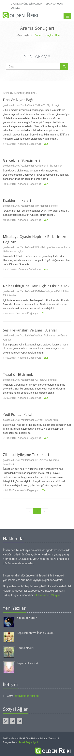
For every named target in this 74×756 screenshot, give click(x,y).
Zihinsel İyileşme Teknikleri (26, 454)
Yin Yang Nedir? (27, 618)
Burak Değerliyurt (28, 742)
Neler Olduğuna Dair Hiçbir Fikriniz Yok (36, 286)
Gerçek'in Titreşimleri (21, 160)
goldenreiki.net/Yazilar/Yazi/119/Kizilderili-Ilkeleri (30, 205)
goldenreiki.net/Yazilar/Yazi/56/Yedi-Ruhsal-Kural (30, 420)
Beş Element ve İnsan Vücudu (35, 633)
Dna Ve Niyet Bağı (18, 99)
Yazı (46, 143)
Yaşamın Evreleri (27, 663)
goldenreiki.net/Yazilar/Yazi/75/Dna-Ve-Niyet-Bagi (31, 105)
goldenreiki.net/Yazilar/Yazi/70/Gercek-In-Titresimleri (32, 165)
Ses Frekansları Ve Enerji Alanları (30, 330)
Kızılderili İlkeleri (17, 200)
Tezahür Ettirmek (18, 374)
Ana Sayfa (23, 35)
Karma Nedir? (25, 648)
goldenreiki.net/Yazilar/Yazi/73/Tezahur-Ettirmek (30, 379)
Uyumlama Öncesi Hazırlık (26, 3)
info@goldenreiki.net (26, 696)
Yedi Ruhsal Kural (17, 414)
